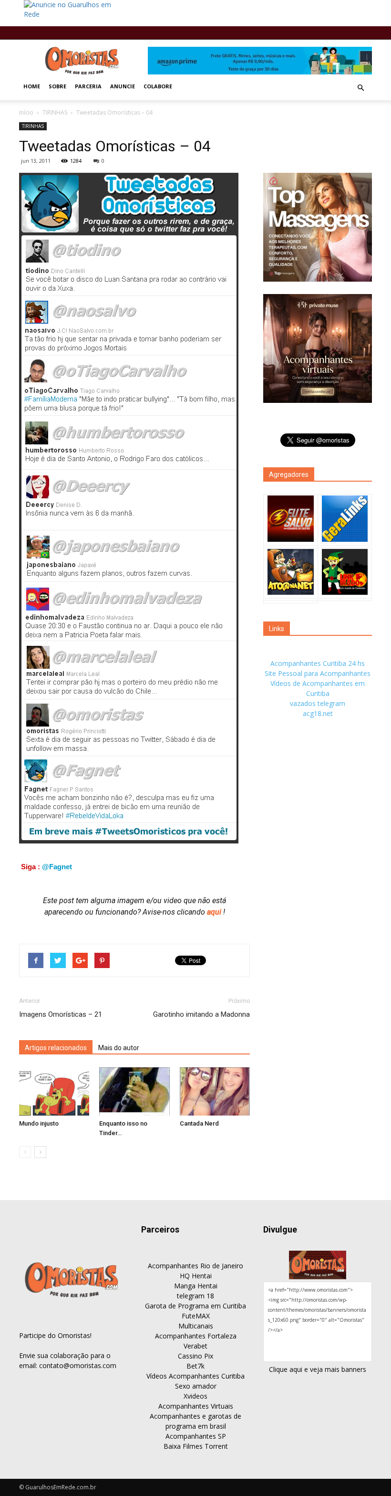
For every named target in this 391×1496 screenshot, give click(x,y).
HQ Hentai (196, 1275)
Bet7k (195, 1365)
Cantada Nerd (199, 1123)
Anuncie (122, 86)
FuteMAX (196, 1315)
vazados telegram (317, 703)
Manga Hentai (195, 1285)
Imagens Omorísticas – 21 (60, 1014)
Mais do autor (118, 1048)
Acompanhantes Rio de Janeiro (195, 1265)
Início (26, 112)
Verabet (195, 1345)
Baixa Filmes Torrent (196, 1446)
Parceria (88, 86)
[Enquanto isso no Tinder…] (134, 1091)
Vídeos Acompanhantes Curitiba (195, 1375)
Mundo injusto (39, 1123)
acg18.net (318, 713)
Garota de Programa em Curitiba (195, 1305)
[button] (360, 87)
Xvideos (195, 1396)
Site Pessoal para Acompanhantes (317, 673)
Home (31, 86)
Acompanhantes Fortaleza (196, 1335)
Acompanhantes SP (195, 1436)
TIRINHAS (54, 112)
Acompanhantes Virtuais (195, 1406)
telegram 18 (195, 1295)
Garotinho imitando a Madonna (201, 1014)
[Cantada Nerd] (215, 1091)
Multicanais (195, 1325)
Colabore (158, 86)
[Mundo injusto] (54, 1091)
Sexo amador (195, 1386)
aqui (215, 912)
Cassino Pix (195, 1355)
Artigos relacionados (56, 1048)
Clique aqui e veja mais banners (317, 1369)
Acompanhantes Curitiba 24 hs (317, 663)
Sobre (57, 86)
